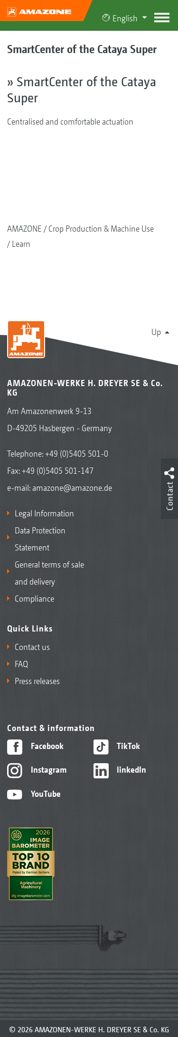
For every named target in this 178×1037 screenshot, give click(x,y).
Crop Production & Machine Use (101, 228)
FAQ (21, 663)
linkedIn (130, 769)
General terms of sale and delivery (49, 572)
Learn (21, 243)
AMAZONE (24, 228)
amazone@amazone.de (72, 487)
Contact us (32, 646)
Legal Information (44, 512)
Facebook (46, 745)
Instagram (47, 769)
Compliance (34, 598)
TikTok (127, 745)
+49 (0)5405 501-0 (76, 453)
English (125, 17)
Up (156, 331)
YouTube (45, 793)
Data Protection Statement (40, 538)
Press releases (37, 680)
